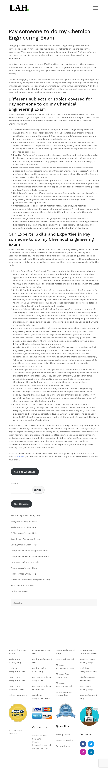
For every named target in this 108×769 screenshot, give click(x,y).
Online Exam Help (20, 591)
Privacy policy (63, 734)
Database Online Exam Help (25, 562)
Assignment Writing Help (23, 527)
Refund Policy (63, 746)
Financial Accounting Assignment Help (30, 579)
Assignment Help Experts (24, 521)
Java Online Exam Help (22, 585)
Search (14, 483)
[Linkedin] (91, 752)
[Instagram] (83, 752)
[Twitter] (91, 744)
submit (20, 456)
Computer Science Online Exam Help (30, 556)
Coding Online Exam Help (24, 544)
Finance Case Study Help (23, 574)
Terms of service (64, 740)
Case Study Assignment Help (26, 539)
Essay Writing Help (65, 659)
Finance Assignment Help (24, 568)
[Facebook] (83, 744)
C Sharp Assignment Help (24, 533)
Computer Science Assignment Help (29, 550)
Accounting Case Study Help (25, 515)
